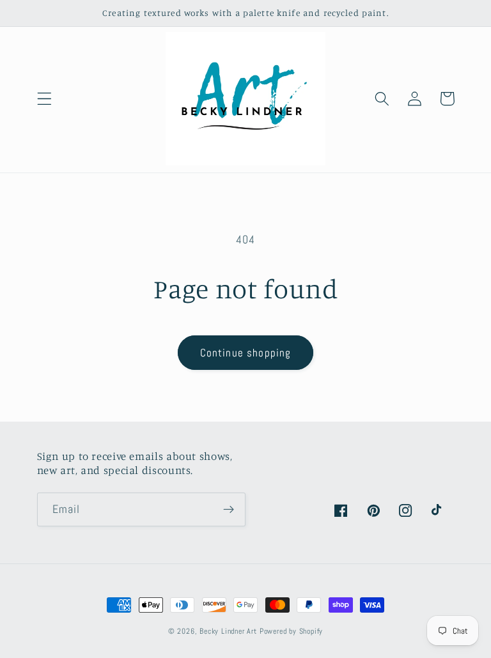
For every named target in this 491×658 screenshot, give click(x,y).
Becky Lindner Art (228, 631)
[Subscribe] (228, 510)
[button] (44, 98)
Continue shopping (246, 353)
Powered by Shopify (291, 631)
